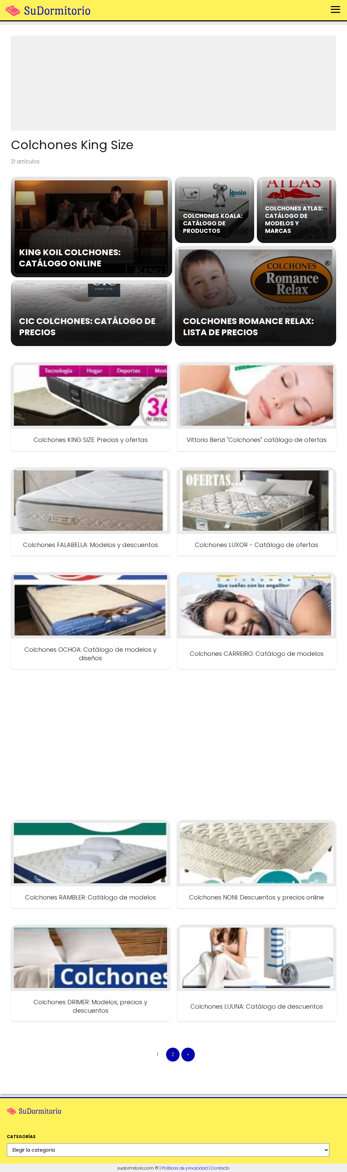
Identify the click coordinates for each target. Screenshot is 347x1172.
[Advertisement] (173, 83)
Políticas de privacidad (185, 1168)
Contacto (220, 1168)
